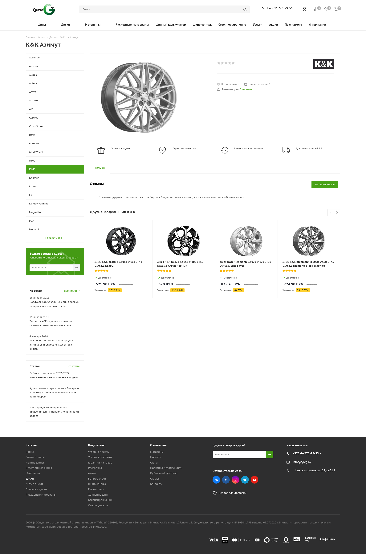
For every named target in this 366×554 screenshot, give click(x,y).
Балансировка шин (100, 500)
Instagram (235, 480)
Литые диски (34, 484)
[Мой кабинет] (305, 9)
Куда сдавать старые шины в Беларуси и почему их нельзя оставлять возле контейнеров (54, 392)
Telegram (245, 480)
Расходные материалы (41, 494)
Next (337, 212)
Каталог (31, 445)
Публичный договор (163, 473)
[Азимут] (139, 97)
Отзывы (155, 478)
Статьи (154, 462)
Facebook (226, 480)
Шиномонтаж (97, 484)
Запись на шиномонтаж (249, 148)
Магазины (157, 452)
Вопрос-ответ (97, 478)
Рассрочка (95, 468)
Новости (155, 457)
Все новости (72, 290)
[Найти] (245, 9)
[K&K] (323, 64)
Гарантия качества (184, 148)
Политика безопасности (166, 468)
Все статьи (73, 366)
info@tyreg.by (302, 462)
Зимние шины (35, 457)
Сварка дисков (98, 505)
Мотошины (33, 473)
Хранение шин (98, 494)
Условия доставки (100, 457)
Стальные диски (36, 489)
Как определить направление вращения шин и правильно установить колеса (54, 412)
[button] (350, 413)
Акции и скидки (120, 148)
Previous (331, 212)
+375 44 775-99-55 (279, 8)
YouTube (254, 480)
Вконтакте (216, 480)
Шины (30, 452)
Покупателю (96, 445)
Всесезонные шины (39, 468)
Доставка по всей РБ (309, 148)
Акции (92, 473)
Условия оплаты (98, 452)
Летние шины (35, 462)
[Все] (334, 24)
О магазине (158, 445)
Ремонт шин (96, 489)
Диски (30, 478)
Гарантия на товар (100, 462)
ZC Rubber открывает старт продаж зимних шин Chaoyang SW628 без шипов (51, 344)
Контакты (156, 484)
